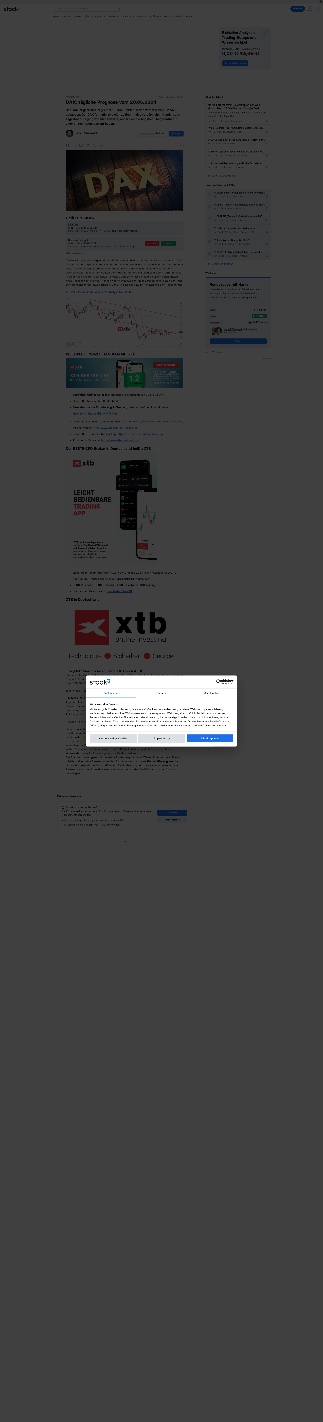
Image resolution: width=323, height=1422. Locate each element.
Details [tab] (161, 693)
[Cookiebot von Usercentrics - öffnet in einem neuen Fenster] (219, 681)
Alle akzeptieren (210, 738)
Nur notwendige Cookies (113, 738)
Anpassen (160, 738)
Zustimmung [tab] (111, 693)
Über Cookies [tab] (212, 693)
